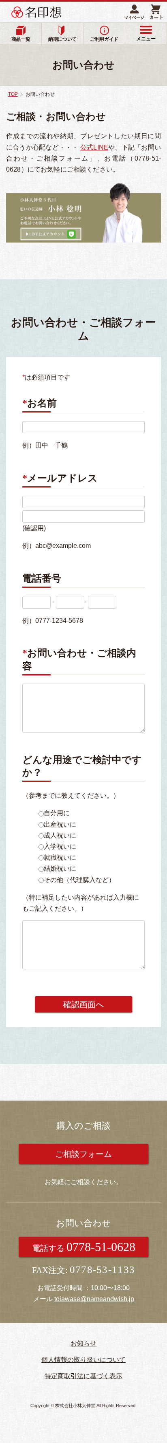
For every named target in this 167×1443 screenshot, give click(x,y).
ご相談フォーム (83, 1154)
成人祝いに (60, 835)
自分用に (57, 813)
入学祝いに (60, 846)
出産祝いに (60, 824)
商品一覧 (20, 39)
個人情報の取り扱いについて (83, 1359)
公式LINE (94, 147)
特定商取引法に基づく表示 (83, 1375)
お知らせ (83, 1343)
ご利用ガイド (104, 39)
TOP (13, 94)
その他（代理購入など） (79, 879)
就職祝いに (60, 857)
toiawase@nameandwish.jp (94, 1298)
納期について (62, 39)
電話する (83, 1246)
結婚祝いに (60, 868)
